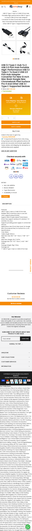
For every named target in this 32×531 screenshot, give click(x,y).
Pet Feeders (27, 511)
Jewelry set (22, 513)
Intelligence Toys (5, 438)
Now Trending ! (13, 457)
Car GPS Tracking (25, 420)
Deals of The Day (19, 433)
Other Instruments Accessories (17, 446)
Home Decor (10, 459)
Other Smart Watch (6, 524)
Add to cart (16, 122)
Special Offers (19, 427)
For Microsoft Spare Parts (16, 526)
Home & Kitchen (5, 388)
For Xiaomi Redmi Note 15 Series (14, 460)
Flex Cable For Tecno (24, 517)
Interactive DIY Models (7, 427)
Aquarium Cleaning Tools (8, 498)
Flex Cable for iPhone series (12, 481)
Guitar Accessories (10, 440)
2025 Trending (24, 392)
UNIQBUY (11, 188)
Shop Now (16, 3)
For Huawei (7, 465)
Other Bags (14, 437)
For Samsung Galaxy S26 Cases (19, 506)
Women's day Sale (22, 425)
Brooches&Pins (4, 489)
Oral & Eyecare (10, 452)
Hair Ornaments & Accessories (15, 466)
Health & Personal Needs (13, 448)
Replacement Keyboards (7, 528)
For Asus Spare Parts (10, 521)
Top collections (5, 468)
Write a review (16, 303)
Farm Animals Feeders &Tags (9, 513)
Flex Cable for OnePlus (12, 515)
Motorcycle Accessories (7, 410)
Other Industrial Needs (16, 403)
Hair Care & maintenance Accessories (14, 395)
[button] (2, 7)
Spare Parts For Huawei (24, 498)
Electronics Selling (5, 442)
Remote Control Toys (6, 431)
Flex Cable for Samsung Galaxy (9, 519)
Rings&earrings (22, 489)
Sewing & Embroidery (16, 453)
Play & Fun (3, 508)
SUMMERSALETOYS (10, 425)
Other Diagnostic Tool (20, 409)
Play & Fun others (16, 388)
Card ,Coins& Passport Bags (21, 523)
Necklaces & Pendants (24, 467)
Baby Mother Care (14, 502)
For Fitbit (27, 407)
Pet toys (19, 470)
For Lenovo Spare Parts (25, 521)
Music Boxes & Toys (15, 463)
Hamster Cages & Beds (16, 509)
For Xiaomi (18, 468)
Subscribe (25, 339)
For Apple (24, 472)
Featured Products (5, 496)
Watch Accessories (6, 409)
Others (25, 468)
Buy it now (16, 131)
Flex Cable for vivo (22, 528)
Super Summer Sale (6, 394)
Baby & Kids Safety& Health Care (15, 490)
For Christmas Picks (21, 495)
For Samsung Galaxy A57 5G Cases (11, 444)
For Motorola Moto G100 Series (14, 476)
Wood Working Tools (6, 433)
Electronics (11, 190)
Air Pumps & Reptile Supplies (15, 473)
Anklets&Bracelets (5, 429)
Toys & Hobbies (5, 437)
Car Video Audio (21, 410)
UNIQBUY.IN (18, 374)
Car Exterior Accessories (18, 422)
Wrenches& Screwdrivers (7, 470)
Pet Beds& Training (17, 511)
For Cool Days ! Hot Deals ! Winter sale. (18, 435)
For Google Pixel (17, 530)
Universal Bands (18, 524)
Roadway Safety (5, 422)
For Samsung (24, 487)
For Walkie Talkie (10, 493)
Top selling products (19, 394)
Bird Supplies (10, 495)
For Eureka (8, 392)
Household (3, 407)
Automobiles (11, 407)
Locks (12, 468)
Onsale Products (13, 487)
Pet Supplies (23, 480)
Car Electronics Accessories (16, 412)
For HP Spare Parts (6, 523)
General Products (20, 459)
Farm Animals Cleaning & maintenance (12, 401)
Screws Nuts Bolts (15, 472)
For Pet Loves (4, 506)
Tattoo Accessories (25, 437)
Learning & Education (11, 480)
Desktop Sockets (17, 504)
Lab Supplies (17, 500)
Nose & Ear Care (20, 397)
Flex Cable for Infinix (11, 517)
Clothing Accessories (11, 405)
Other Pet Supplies (6, 500)
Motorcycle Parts (13, 420)
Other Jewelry (26, 481)
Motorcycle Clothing (6, 424)
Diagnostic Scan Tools (16, 418)
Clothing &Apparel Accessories (21, 429)
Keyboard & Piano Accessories (16, 508)
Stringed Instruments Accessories (10, 485)
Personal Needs (23, 405)
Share (6, 196)
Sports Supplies (21, 440)
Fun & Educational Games (20, 465)
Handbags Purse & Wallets (21, 483)
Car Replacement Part (21, 416)
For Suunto (26, 504)
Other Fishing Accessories (22, 431)
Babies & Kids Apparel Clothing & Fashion (17, 399)
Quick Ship (26, 388)
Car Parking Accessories (15, 414)
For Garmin (13, 489)
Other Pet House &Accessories (22, 496)
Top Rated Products (6, 483)
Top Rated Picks (5, 390)
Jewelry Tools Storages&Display (22, 442)
